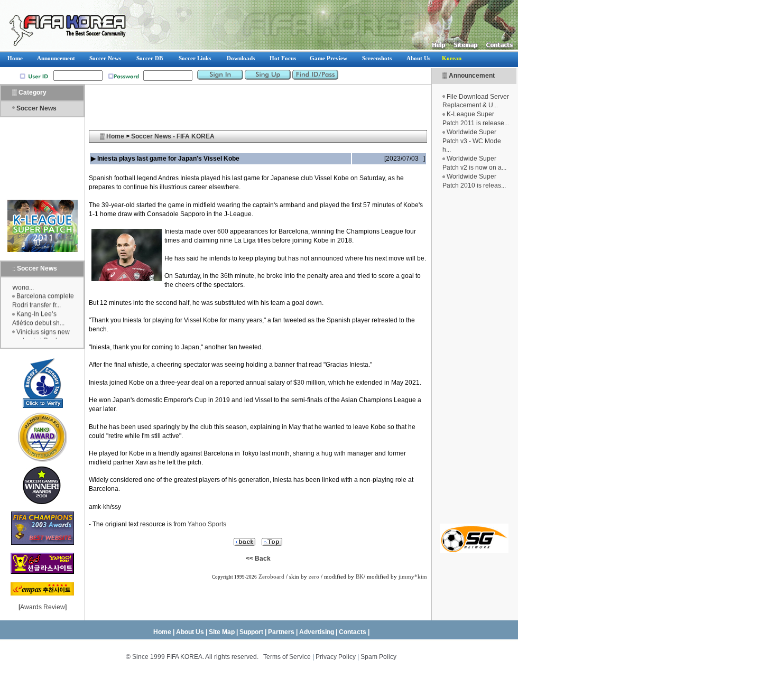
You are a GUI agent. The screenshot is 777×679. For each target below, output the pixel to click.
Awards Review (42, 607)
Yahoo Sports (207, 524)
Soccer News (36, 108)
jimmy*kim (413, 577)
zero (314, 577)
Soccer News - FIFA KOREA (173, 136)
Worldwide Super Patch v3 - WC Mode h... (471, 141)
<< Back (258, 558)
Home (115, 136)
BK (360, 577)
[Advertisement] (474, 356)
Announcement (472, 75)
